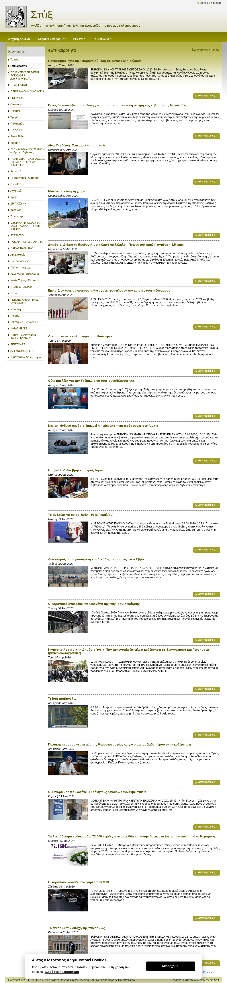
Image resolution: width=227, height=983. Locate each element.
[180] (203, 972)
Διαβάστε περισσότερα (62, 971)
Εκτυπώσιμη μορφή (207, 50)
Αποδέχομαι (170, 966)
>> (210, 972)
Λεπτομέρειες (206, 95)
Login (203, 2)
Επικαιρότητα (63, 50)
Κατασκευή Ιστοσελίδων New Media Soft (195, 980)
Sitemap (216, 2)
